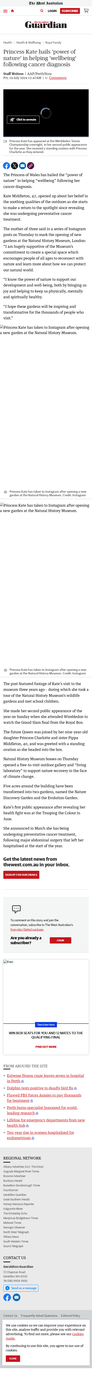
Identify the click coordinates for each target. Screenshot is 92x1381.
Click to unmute (26, 119)
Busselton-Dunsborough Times (21, 1185)
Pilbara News (11, 1236)
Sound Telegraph (13, 1246)
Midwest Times (12, 1222)
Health (7, 42)
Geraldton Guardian (14, 1194)
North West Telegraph (16, 1232)
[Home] (12, 11)
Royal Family (53, 42)
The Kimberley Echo (15, 1213)
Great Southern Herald (16, 1199)
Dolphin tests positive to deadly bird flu (40, 1088)
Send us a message (23, 1288)
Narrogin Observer (14, 1227)
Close (13, 1358)
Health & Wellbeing (28, 42)
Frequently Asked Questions (39, 1315)
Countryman (10, 1190)
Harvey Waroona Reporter (18, 1204)
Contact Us (10, 1315)
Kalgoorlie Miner (13, 1208)
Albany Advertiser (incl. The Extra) (23, 1166)
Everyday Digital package (26, 929)
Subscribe (70, 11)
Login (52, 11)
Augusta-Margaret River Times (21, 1171)
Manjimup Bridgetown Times (20, 1218)
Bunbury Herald (12, 1180)
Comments (58, 78)
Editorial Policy (70, 1315)
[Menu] (5, 10)
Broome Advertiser (14, 1176)
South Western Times (15, 1241)
